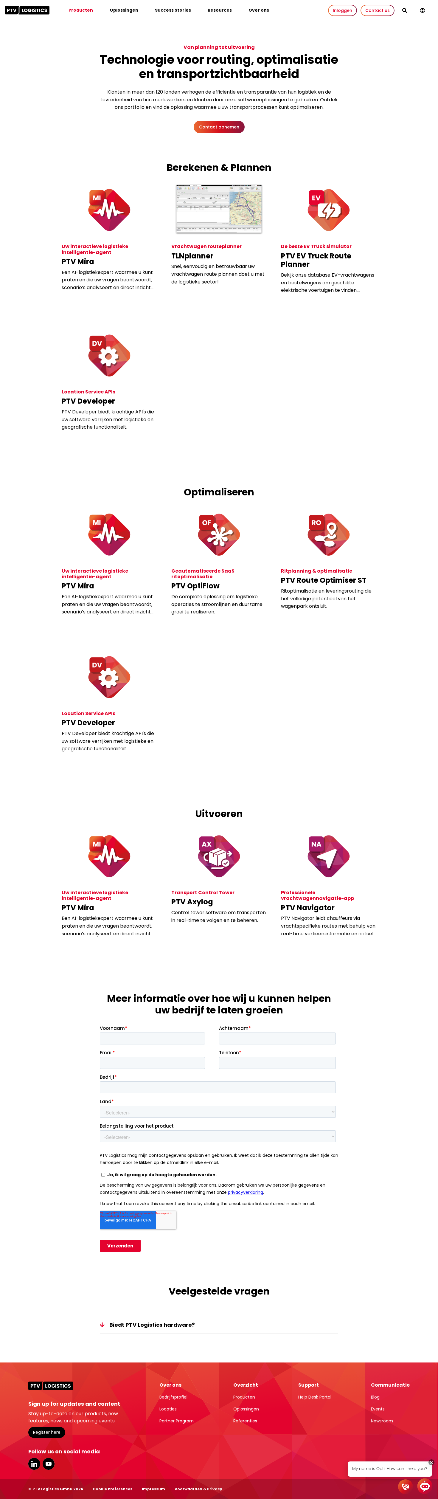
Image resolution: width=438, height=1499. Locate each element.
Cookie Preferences (112, 1489)
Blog (375, 1397)
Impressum (153, 1489)
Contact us (377, 10)
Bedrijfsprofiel (173, 1397)
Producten (81, 10)
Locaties (168, 1409)
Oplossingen (124, 10)
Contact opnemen (219, 127)
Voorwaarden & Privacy (198, 1489)
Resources (220, 10)
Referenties (245, 1421)
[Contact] (405, 1486)
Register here (46, 1432)
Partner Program (176, 1421)
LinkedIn (34, 1464)
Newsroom (382, 1421)
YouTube (49, 1464)
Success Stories (173, 10)
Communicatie (390, 1385)
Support (308, 1385)
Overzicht (245, 1385)
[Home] (27, 10)
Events (378, 1409)
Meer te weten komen (90, 305)
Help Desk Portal (314, 1397)
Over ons (258, 10)
